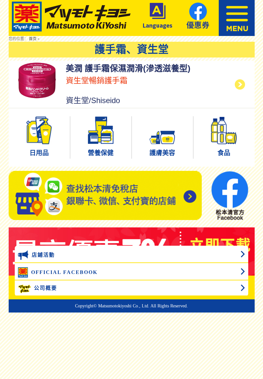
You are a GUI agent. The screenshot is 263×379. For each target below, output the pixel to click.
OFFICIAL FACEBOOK (64, 272)
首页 (33, 39)
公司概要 (45, 288)
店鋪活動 (43, 255)
